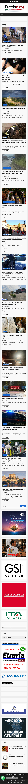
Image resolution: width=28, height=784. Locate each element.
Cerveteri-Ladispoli (7, 234)
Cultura (4, 742)
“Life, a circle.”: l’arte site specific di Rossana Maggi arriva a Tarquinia (17, 755)
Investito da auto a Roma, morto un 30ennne (14, 389)
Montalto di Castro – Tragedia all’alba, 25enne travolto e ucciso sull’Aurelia (14, 293)
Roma (4, 268)
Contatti (21, 778)
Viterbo (9, 41)
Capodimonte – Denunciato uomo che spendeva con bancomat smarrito (14, 479)
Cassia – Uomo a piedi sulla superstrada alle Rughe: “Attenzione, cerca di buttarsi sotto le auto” (14, 162)
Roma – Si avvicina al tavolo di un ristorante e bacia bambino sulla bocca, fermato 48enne (14, 262)
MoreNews (13, 782)
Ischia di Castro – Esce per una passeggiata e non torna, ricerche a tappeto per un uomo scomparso (14, 131)
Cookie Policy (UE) (8, 778)
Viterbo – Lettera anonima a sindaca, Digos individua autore (14, 325)
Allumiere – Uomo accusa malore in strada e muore (14, 196)
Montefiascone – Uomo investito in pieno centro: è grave (14, 98)
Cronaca (5, 41)
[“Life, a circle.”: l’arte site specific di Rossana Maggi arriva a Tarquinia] (5, 757)
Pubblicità (16, 778)
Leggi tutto (6, 55)
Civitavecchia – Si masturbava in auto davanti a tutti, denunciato (14, 66)
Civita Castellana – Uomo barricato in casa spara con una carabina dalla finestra (14, 418)
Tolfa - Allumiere (11, 202)
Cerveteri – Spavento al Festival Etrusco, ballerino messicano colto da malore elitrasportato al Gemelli (14, 228)
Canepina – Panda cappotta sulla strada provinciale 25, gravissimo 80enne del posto (14, 448)
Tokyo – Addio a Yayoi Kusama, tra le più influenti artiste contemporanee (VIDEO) (17, 747)
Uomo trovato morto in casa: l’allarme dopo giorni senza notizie (14, 35)
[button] (2, 14)
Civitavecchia (6, 72)
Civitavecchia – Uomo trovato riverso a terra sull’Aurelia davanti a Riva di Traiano (14, 358)
